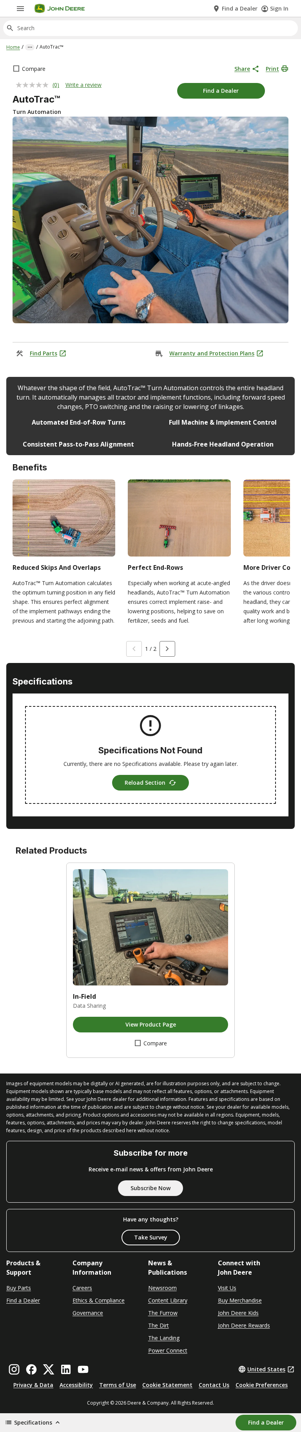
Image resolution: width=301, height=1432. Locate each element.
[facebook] (31, 1369)
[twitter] (48, 1369)
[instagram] (14, 1369)
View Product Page (150, 1024)
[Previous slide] (134, 649)
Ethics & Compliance (99, 1300)
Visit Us (227, 1288)
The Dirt (158, 1325)
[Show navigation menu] (20, 8)
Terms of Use (117, 1385)
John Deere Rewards (244, 1325)
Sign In (279, 8)
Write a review (83, 84)
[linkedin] (66, 1369)
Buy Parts (18, 1288)
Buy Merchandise (240, 1300)
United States (266, 1369)
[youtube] (83, 1369)
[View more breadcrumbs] (29, 47)
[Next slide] (167, 649)
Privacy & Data (33, 1385)
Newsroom (162, 1288)
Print (272, 68)
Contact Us (214, 1385)
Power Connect (167, 1350)
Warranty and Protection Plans (211, 353)
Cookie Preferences (262, 1385)
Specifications (33, 1422)
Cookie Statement (167, 1385)
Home (13, 47)
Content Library (167, 1300)
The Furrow (163, 1313)
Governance (88, 1313)
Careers (82, 1288)
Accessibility (76, 1385)
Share (242, 68)
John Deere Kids (238, 1313)
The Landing (164, 1338)
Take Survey (150, 1237)
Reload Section (145, 782)
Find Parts (43, 353)
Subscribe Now (150, 1188)
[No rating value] (34, 85)
